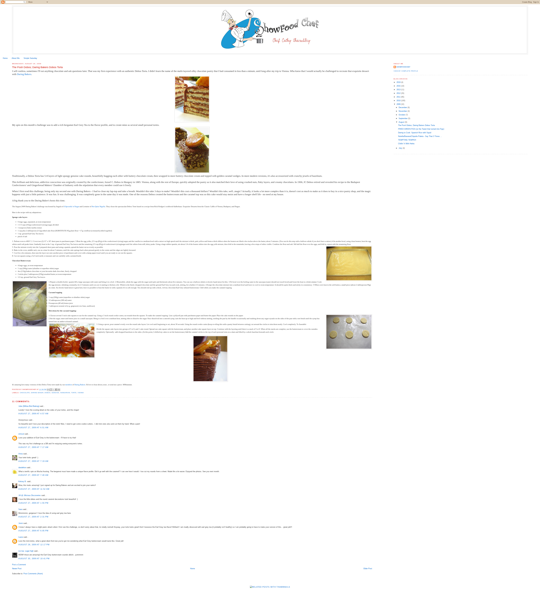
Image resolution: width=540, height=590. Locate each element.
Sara (20, 509)
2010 (399, 100)
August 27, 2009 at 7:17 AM (33, 447)
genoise (55, 392)
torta (73, 392)
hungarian (65, 392)
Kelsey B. (22, 481)
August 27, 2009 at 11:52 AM (33, 489)
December (403, 107)
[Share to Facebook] (56, 389)
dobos (47, 392)
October (402, 115)
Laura (20, 537)
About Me (16, 58)
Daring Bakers (24, 74)
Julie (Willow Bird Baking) (28, 406)
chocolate (25, 392)
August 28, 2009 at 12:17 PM (34, 545)
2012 (399, 93)
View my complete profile (406, 71)
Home (5, 58)
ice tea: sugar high (25, 551)
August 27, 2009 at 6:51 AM (33, 427)
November (403, 111)
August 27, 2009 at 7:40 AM (33, 475)
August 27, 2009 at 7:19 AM (33, 461)
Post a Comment (19, 565)
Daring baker (37, 392)
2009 (399, 104)
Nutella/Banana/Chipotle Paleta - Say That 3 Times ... (420, 136)
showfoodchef (403, 67)
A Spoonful (68, 206)
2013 (399, 90)
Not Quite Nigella (98, 206)
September (403, 118)
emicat (21, 434)
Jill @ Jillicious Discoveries (29, 495)
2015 (399, 86)
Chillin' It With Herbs (406, 144)
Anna (20, 454)
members (68, 385)
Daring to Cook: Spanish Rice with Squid (414, 133)
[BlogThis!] (51, 389)
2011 (399, 97)
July (401, 148)
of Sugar (76, 206)
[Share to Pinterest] (59, 389)
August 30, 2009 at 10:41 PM (34, 558)
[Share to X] (53, 389)
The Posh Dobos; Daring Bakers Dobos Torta (416, 125)
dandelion (22, 467)
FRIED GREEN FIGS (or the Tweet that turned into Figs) (421, 129)
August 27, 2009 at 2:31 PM (33, 517)
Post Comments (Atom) (33, 574)
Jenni (20, 523)
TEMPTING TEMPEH (407, 140)
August (402, 122)
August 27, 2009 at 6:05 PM (33, 531)
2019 (399, 82)
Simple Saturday (30, 58)
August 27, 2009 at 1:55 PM (33, 503)
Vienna (81, 392)
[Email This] (48, 389)
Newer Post (17, 568)
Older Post (367, 568)
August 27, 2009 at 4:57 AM (33, 414)
